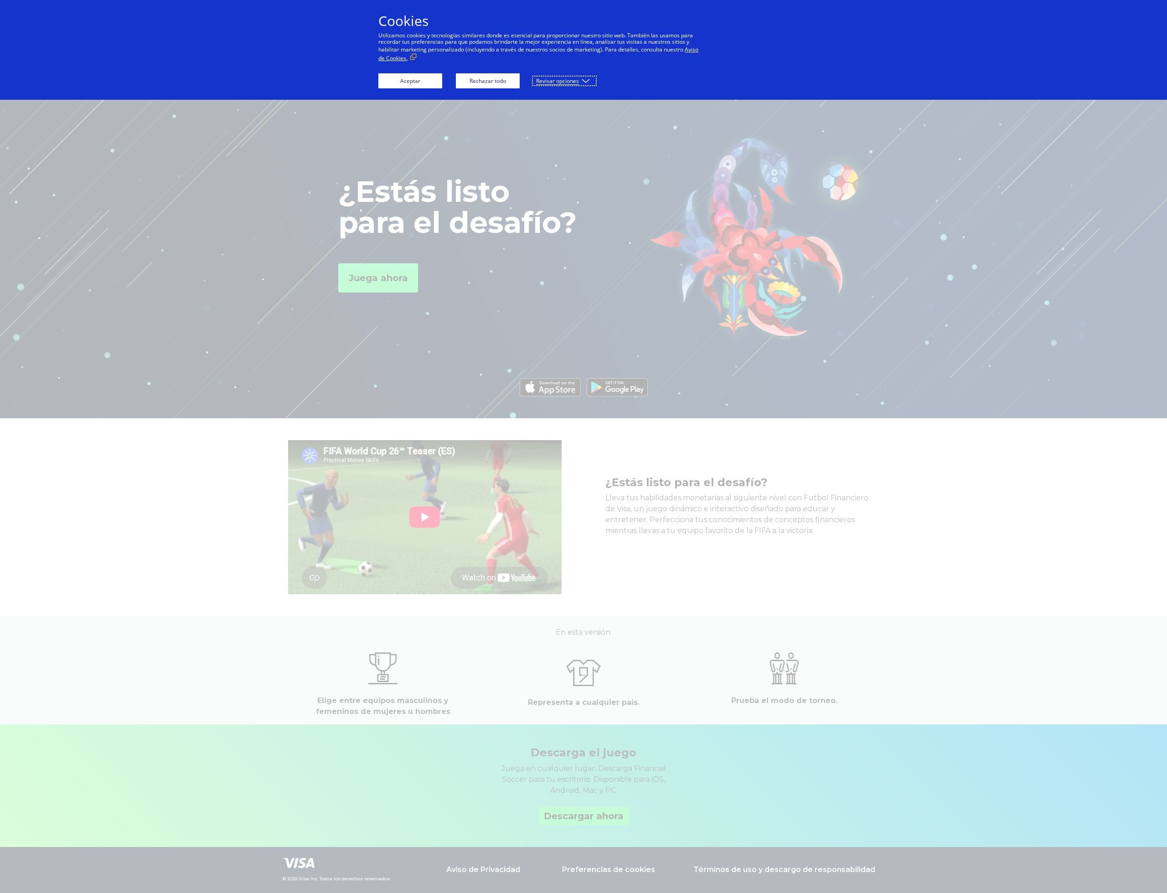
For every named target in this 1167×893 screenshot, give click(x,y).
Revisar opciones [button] (557, 81)
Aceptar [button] (410, 81)
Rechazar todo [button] (488, 81)
